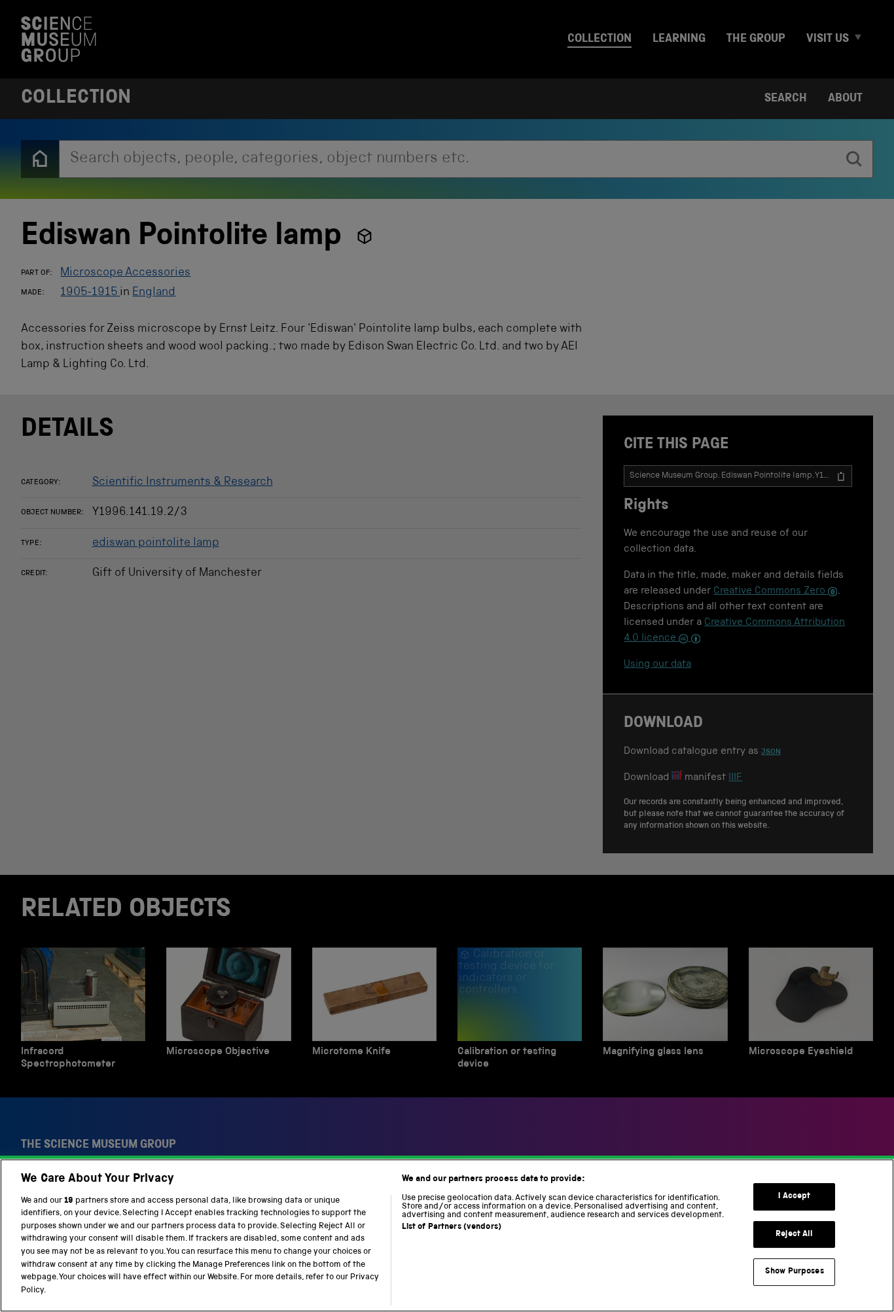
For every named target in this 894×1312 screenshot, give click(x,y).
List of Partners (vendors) (451, 1227)
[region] (447, 1235)
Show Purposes (794, 1272)
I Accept (794, 1196)
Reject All (794, 1234)
